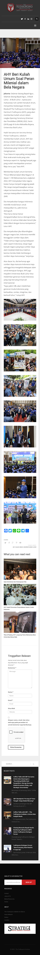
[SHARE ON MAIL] (20, 542)
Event (30, 61)
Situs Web (11, 708)
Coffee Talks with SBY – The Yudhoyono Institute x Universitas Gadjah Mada (24, 814)
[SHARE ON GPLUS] (12, 542)
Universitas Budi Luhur (29, 547)
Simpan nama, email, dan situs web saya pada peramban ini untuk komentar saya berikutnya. (20, 722)
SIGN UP (29, 882)
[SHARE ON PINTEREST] (16, 542)
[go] (33, 764)
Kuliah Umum (19, 547)
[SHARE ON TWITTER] (5, 542)
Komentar (12, 668)
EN (27, 61)
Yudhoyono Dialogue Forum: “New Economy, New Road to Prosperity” (22, 847)
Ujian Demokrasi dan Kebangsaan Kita (15, 582)
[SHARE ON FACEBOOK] (9, 542)
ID (33, 61)
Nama (10, 692)
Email (10, 700)
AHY (14, 547)
